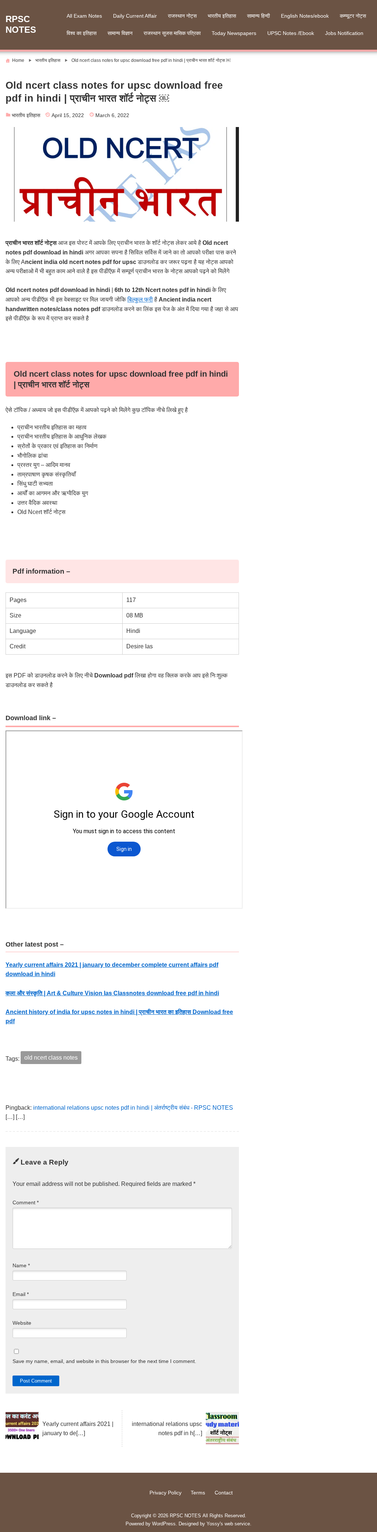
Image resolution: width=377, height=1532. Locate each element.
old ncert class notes (51, 1057)
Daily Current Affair (135, 16)
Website (22, 1323)
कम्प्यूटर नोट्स (353, 16)
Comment (26, 1202)
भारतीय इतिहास (222, 16)
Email (21, 1294)
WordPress (164, 1523)
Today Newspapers (234, 33)
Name (21, 1265)
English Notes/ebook (305, 16)
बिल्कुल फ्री (140, 299)
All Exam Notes (84, 16)
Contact (224, 1493)
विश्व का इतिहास (81, 33)
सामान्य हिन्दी (258, 16)
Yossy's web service (228, 1523)
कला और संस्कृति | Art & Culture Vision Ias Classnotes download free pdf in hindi (112, 993)
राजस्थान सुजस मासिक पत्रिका (172, 33)
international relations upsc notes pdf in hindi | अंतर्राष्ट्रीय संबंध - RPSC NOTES (133, 1108)
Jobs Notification (344, 33)
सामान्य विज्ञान (120, 33)
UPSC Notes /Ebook (290, 33)
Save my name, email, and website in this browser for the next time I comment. (104, 1361)
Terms (198, 1493)
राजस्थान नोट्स (182, 16)
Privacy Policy (165, 1493)
